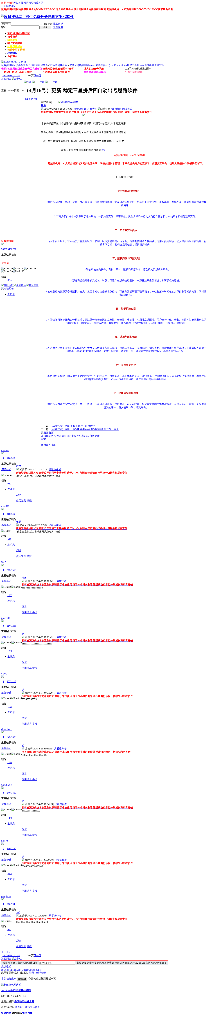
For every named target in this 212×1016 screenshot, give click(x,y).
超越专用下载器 (16, 49)
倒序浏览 (116, 108)
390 (9, 625)
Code (31, 969)
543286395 (6, 785)
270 (9, 904)
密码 (3, 27)
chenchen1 (6, 729)
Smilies (37, 969)
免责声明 (12, 56)
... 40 (17, 75)
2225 (13, 848)
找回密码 (58, 23)
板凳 (18, 521)
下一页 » (6, 952)
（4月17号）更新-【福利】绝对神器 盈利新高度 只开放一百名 (85, 429)
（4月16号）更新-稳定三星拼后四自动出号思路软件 (136, 65)
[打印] (28, 82)
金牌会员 (6, 581)
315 (9, 570)
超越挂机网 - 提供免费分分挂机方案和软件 (24, 65)
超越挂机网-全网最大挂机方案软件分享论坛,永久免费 (70, 436)
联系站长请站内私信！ (27, 1007)
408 (9, 458)
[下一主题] (51, 82)
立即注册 (58, 27)
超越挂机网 (7, 2)
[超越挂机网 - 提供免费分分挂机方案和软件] (37, 17)
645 (9, 737)
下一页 (37, 75)
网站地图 (19, 2)
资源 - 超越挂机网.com (81, 65)
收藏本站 (38, 2)
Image (13, 969)
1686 (13, 737)
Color (6, 969)
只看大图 (92, 108)
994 (13, 904)
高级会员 (6, 469)
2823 (3, 249)
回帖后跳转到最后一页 (43, 978)
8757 (13, 249)
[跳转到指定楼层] (68, 102)
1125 (13, 681)
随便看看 (12, 40)
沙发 (18, 466)
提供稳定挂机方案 (24, 1001)
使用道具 (46, 445)
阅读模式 (127, 108)
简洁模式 (12, 36)
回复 (103, 150)
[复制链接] (31, 99)
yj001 (4, 673)
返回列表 (6, 78)
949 (13, 458)
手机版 (14, 990)
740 (9, 848)
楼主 (43, 105)
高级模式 (6, 966)
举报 (54, 445)
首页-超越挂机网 (18, 33)
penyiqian (6, 896)
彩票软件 (101, 65)
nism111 (5, 450)
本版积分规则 (8, 978)
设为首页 (29, 2)
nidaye (4, 840)
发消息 (11, 294)
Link (18, 969)
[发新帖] (17, 78)
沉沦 (3, 562)
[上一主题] (38, 82)
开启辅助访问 (8, 6)
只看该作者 (80, 108)
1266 (13, 625)
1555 (13, 570)
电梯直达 (46, 102)
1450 (13, 792)
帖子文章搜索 (14, 43)
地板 (24, 578)
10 (13, 75)
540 (9, 792)
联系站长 (12, 53)
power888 (6, 618)
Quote (25, 969)
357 (9, 681)
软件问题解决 (14, 46)
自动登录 (47, 24)
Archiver (5, 990)
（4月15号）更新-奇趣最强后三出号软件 (73, 426)
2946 (8, 249)
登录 (31, 972)
